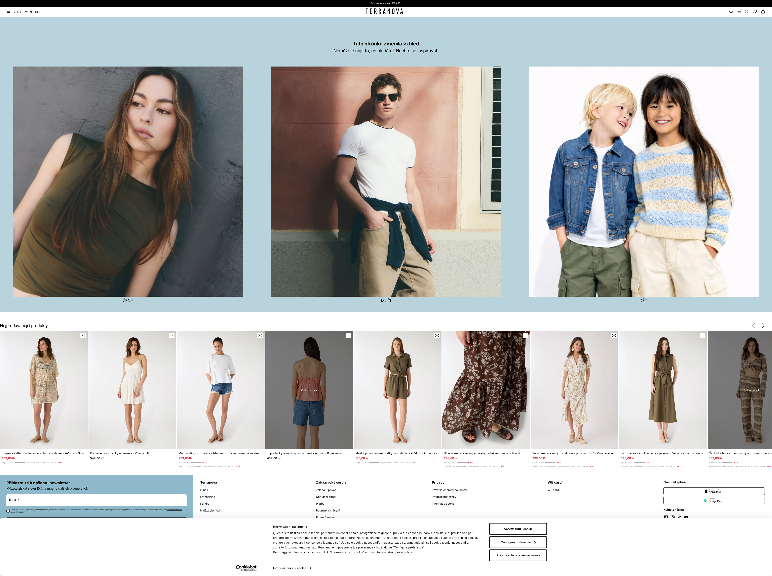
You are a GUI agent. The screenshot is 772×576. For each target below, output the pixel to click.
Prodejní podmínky (444, 496)
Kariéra (204, 503)
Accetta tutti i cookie (518, 529)
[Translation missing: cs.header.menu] (8, 11)
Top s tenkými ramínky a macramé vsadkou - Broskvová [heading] (304, 453)
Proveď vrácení (326, 517)
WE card (553, 490)
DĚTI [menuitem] (38, 11)
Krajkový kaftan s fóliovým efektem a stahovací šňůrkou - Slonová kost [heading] (44, 453)
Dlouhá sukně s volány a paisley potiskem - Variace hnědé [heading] (482, 453)
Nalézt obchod (210, 510)
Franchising (207, 496)
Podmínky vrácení (328, 510)
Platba (320, 503)
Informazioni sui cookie (289, 568)
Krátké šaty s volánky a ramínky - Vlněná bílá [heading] (119, 453)
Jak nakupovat (326, 490)
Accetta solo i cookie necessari (518, 555)
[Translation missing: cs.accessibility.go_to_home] (384, 11)
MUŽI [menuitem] (28, 11)
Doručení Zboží (326, 496)
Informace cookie (443, 503)
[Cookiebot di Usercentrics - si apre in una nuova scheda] (246, 568)
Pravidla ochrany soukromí (449, 490)
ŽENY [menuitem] (18, 11)
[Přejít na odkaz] (714, 491)
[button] (763, 325)
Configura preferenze (516, 542)
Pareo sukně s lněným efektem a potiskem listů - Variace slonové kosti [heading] (574, 453)
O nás (204, 490)
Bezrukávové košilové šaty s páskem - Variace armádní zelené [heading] (662, 453)
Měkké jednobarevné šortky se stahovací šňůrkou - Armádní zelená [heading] (397, 453)
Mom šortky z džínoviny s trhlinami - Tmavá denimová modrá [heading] (219, 453)
